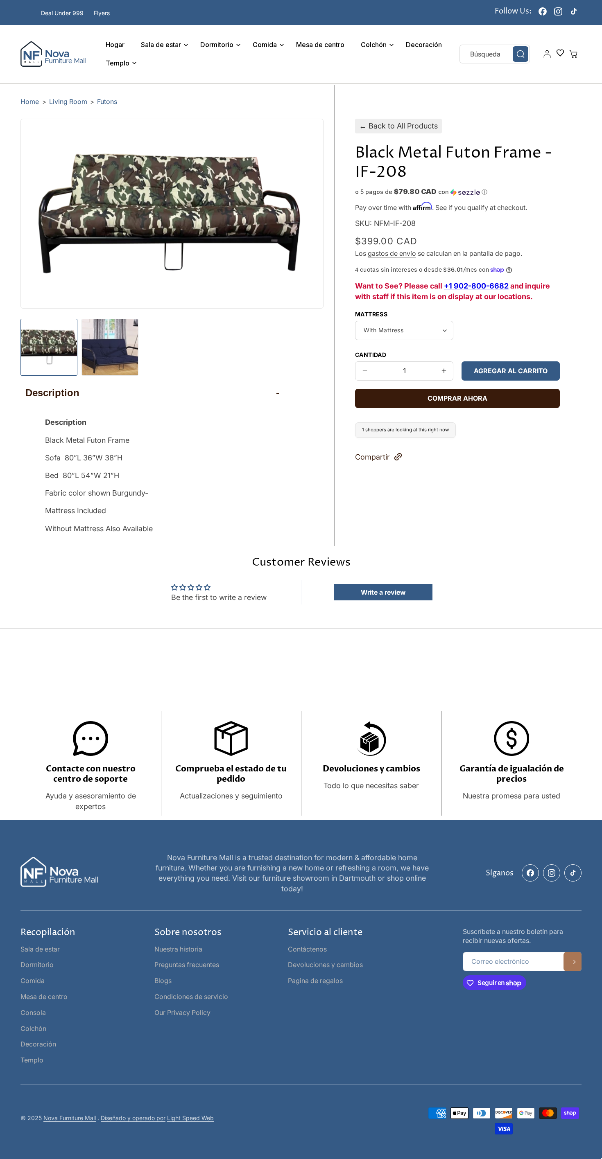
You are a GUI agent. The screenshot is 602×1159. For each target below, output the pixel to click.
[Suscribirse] (573, 962)
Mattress (371, 313)
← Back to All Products (398, 126)
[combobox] (495, 54)
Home (29, 101)
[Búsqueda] (520, 54)
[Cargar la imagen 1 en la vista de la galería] (48, 347)
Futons (107, 101)
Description (152, 392)
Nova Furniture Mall (69, 1117)
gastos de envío (392, 253)
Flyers (102, 12)
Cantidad (370, 354)
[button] (162, 45)
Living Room (69, 101)
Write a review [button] (383, 592)
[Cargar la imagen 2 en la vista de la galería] (109, 347)
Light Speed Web (190, 1117)
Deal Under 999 (62, 12)
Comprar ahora (457, 398)
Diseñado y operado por (133, 1117)
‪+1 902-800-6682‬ (476, 286)
